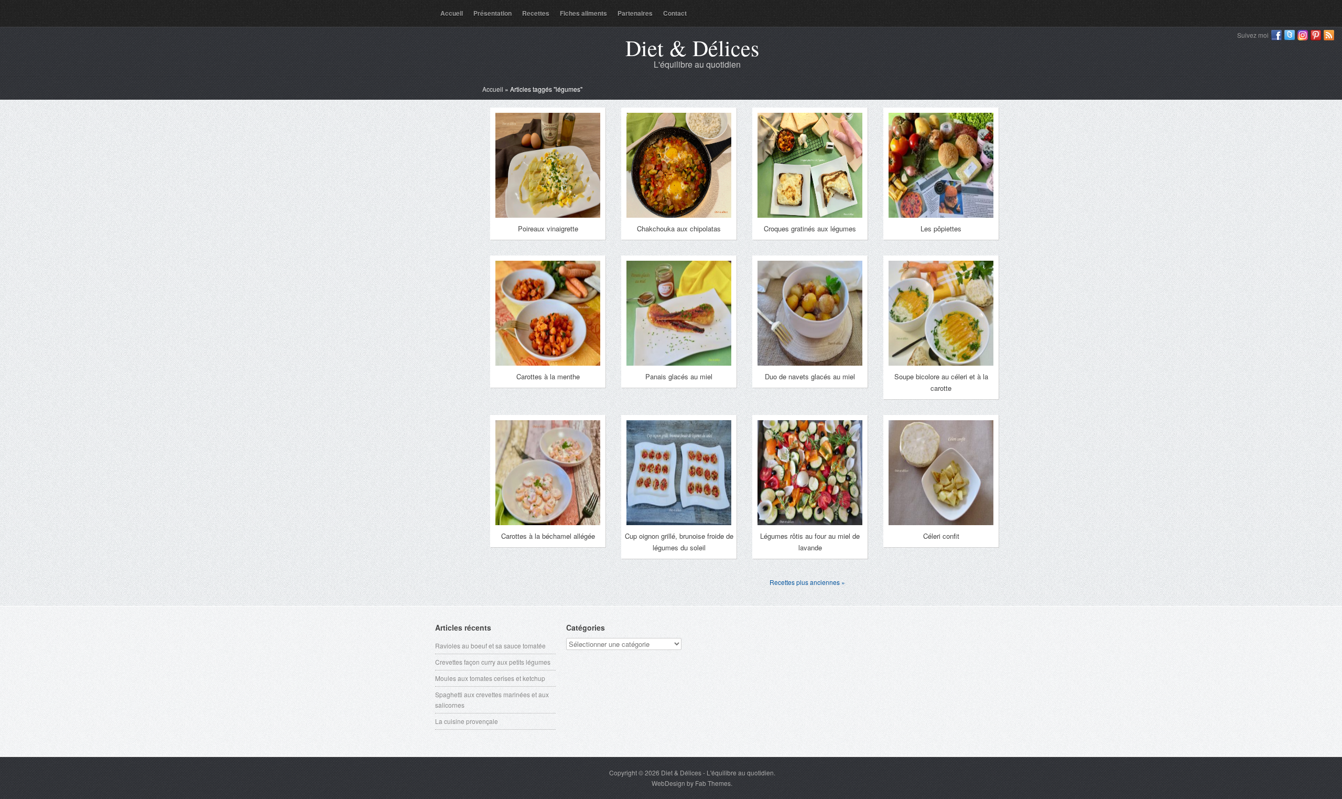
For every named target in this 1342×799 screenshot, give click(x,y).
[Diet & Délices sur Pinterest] (1316, 35)
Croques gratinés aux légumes (810, 228)
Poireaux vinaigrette (548, 228)
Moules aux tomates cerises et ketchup (490, 678)
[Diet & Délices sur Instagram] (1302, 35)
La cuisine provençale (466, 721)
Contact (675, 13)
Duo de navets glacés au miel (810, 376)
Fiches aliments (583, 13)
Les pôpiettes (941, 228)
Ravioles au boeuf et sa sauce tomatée (490, 645)
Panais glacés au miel (678, 376)
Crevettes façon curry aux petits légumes (492, 661)
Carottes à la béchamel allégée (548, 536)
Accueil (451, 13)
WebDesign (668, 783)
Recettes (535, 13)
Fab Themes (713, 783)
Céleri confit (941, 536)
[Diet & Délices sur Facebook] (1276, 35)
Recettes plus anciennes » (807, 582)
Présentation (492, 13)
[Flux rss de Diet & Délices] (1329, 35)
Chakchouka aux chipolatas (679, 228)
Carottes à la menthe (548, 376)
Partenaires (635, 13)
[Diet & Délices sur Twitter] (1289, 35)
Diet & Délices (692, 47)
